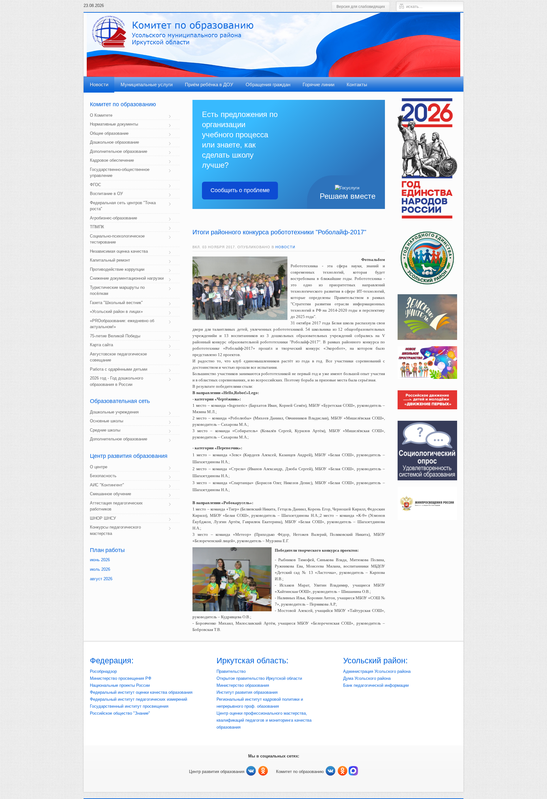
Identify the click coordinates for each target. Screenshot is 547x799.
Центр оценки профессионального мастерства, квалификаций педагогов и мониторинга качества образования (264, 720)
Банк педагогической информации (376, 685)
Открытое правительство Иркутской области (259, 678)
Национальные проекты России (120, 685)
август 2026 (101, 578)
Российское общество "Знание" (120, 713)
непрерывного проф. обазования (248, 706)
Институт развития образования (247, 692)
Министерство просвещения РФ (120, 678)
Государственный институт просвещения (129, 706)
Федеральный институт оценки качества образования (141, 692)
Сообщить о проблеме (240, 190)
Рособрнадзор (103, 671)
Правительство (231, 671)
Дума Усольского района (367, 678)
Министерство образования (243, 685)
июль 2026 (100, 569)
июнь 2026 (100, 559)
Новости (285, 247)
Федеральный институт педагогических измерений (138, 699)
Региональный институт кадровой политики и (260, 699)
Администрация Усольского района (377, 671)
